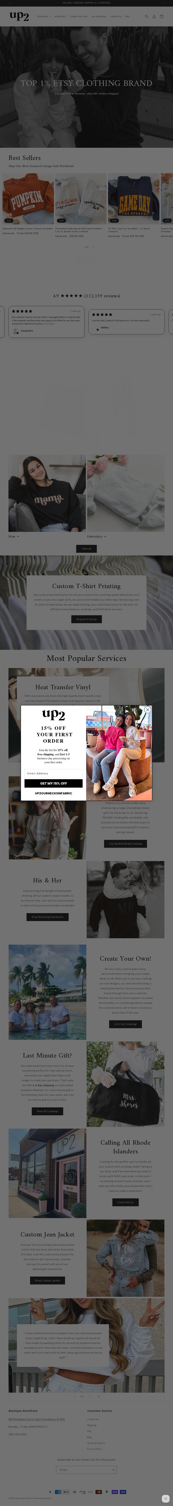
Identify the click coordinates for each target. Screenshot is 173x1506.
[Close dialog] (147, 709)
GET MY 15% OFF (53, 783)
